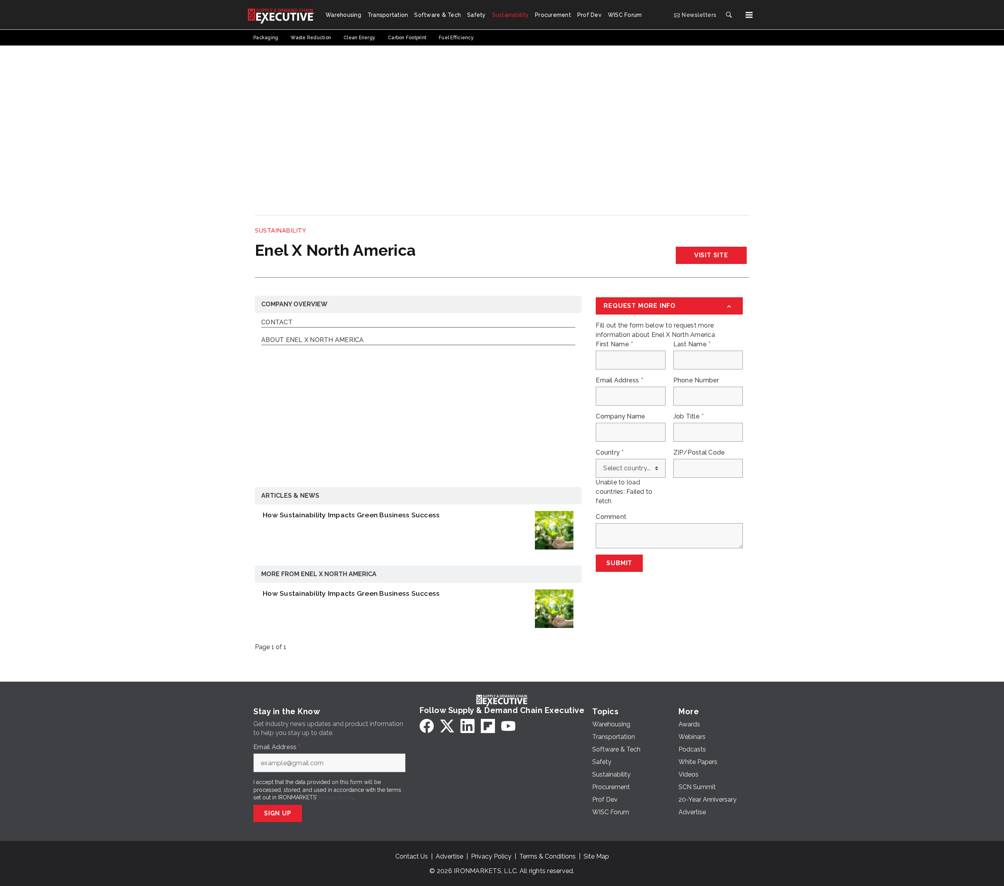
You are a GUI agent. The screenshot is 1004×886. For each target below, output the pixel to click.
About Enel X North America (312, 340)
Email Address (619, 380)
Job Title (688, 416)
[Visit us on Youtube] (508, 726)
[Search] (729, 15)
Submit (619, 563)
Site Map (596, 856)
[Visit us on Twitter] (447, 726)
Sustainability (280, 230)
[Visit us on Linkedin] (467, 726)
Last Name (692, 344)
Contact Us (411, 856)
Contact (277, 322)
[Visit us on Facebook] (427, 726)
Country (610, 452)
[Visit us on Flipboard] (488, 726)
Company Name (620, 416)
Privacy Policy (335, 797)
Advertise (449, 856)
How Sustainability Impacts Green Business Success (351, 515)
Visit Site (711, 255)
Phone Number (696, 380)
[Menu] (749, 15)
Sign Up (277, 813)
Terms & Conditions (547, 856)
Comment (611, 517)
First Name (614, 344)
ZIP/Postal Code (699, 452)
